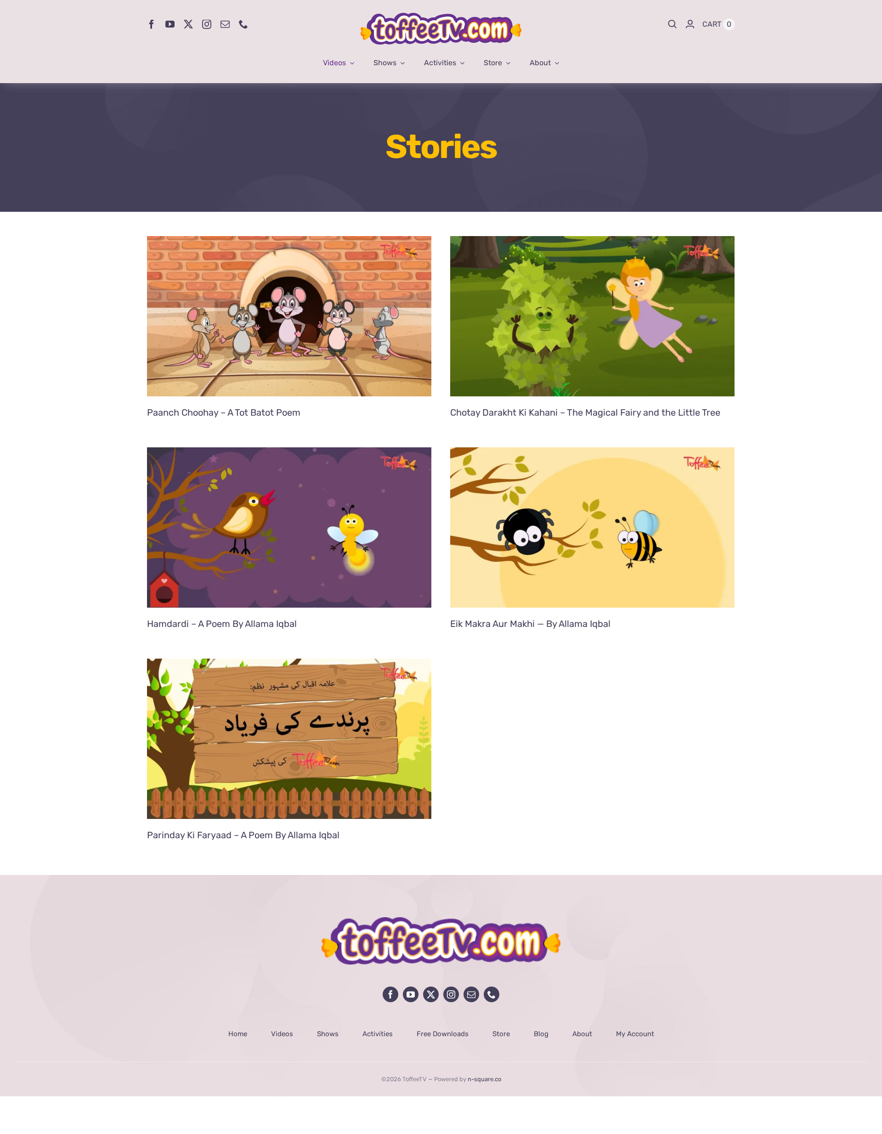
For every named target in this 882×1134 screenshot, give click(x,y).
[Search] (672, 24)
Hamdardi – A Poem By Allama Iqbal (222, 623)
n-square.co (484, 1079)
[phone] (243, 24)
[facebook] (151, 24)
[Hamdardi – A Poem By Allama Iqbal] (289, 454)
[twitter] (188, 24)
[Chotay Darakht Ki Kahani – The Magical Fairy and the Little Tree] (592, 243)
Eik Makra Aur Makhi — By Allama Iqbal (530, 623)
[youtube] (170, 24)
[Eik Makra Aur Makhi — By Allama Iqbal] (592, 454)
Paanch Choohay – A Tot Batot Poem (223, 412)
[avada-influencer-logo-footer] (441, 921)
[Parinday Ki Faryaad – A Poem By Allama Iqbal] (289, 665)
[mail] (225, 24)
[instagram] (206, 24)
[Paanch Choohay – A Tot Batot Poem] (289, 243)
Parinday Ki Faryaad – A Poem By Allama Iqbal (243, 835)
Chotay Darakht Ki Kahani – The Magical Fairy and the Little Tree (585, 412)
